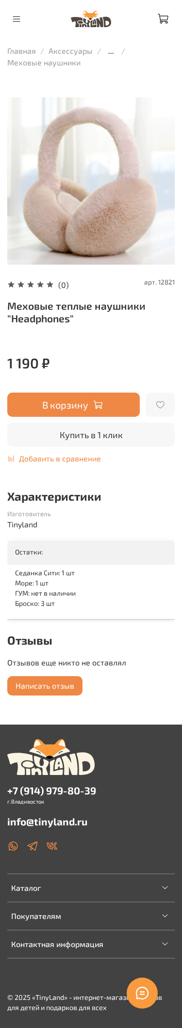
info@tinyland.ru (47, 821)
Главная (21, 50)
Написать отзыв (45, 685)
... (111, 51)
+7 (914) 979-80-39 (51, 790)
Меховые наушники (44, 62)
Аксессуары (71, 50)
